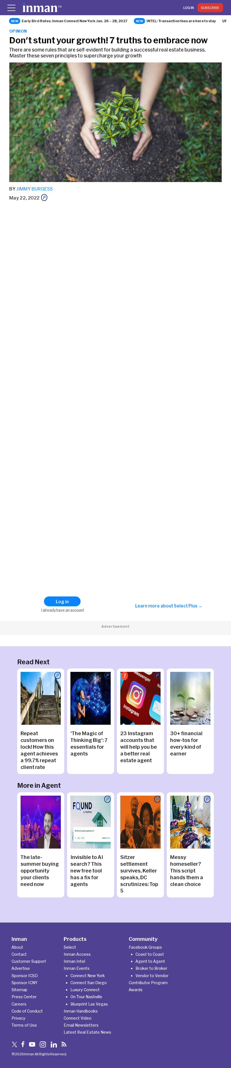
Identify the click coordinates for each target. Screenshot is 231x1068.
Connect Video (78, 1018)
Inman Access (77, 954)
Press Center (24, 996)
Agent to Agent (150, 961)
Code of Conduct (27, 1011)
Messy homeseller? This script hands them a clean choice (186, 870)
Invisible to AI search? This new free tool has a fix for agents (86, 870)
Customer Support (29, 961)
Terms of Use (24, 1025)
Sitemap (19, 989)
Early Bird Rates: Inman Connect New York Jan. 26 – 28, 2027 (75, 21)
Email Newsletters (81, 1025)
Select (70, 947)
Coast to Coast (150, 954)
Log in (188, 8)
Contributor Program (148, 982)
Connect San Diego (88, 982)
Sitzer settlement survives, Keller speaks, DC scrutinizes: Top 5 (139, 874)
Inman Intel (74, 961)
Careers (19, 1004)
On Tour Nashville (86, 996)
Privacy (18, 1018)
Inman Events (77, 968)
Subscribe (210, 8)
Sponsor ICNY (24, 982)
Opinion (18, 31)
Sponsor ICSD (25, 975)
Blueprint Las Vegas (89, 1004)
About (17, 947)
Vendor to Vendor (152, 975)
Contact (19, 954)
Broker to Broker (151, 968)
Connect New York (87, 975)
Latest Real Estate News (87, 1032)
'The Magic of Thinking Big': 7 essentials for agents (89, 743)
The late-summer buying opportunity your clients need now (40, 870)
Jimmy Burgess (34, 188)
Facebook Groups (145, 947)
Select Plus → (188, 605)
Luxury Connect (85, 989)
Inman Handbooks (81, 1011)
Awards (136, 989)
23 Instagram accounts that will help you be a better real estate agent (138, 746)
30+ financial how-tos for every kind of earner (186, 743)
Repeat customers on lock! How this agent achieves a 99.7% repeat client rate (39, 750)
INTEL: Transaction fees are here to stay (181, 21)
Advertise (21, 968)
